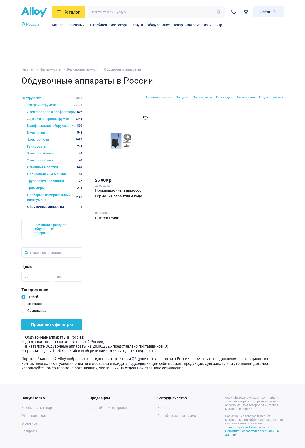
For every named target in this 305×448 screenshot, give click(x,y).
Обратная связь (34, 415)
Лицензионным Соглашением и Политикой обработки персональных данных (252, 430)
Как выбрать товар (36, 408)
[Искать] (218, 12)
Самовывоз (36, 311)
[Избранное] (234, 12)
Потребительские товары (108, 25)
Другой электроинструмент (54, 119)
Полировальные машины (54, 174)
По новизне (246, 97)
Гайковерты (54, 146)
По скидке (224, 97)
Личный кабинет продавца (110, 408)
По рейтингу (202, 97)
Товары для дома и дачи (192, 25)
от (26, 276)
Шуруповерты (54, 132)
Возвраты (29, 431)
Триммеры (54, 188)
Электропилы (54, 139)
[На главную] (34, 12)
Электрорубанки (54, 153)
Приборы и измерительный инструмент (54, 197)
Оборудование (158, 25)
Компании (77, 25)
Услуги (137, 25)
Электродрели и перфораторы (54, 112)
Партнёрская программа (176, 415)
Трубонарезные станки (54, 181)
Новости (164, 408)
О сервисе (29, 423)
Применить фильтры (52, 324)
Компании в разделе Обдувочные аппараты (50, 229)
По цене (182, 97)
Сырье (220, 25)
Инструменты (50, 69)
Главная (27, 69)
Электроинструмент (83, 69)
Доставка (35, 304)
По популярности (158, 97)
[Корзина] (245, 11)
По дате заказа (271, 97)
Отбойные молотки (54, 167)
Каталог (58, 25)
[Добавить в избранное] (145, 118)
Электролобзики (54, 160)
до (59, 276)
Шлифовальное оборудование (54, 126)
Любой (32, 297)
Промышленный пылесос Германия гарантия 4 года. (119, 193)
